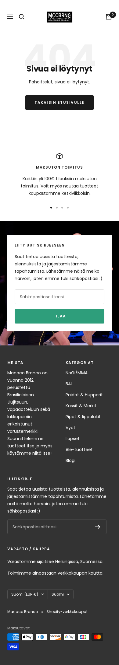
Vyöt (70, 428)
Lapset (73, 439)
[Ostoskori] (109, 16)
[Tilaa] (97, 527)
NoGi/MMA (77, 373)
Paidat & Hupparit (84, 395)
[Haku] (21, 16)
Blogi (70, 460)
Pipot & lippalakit (83, 417)
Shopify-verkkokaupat (67, 611)
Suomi (58, 594)
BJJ (69, 384)
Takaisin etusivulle (59, 102)
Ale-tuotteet (79, 449)
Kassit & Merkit (81, 406)
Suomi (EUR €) (24, 594)
